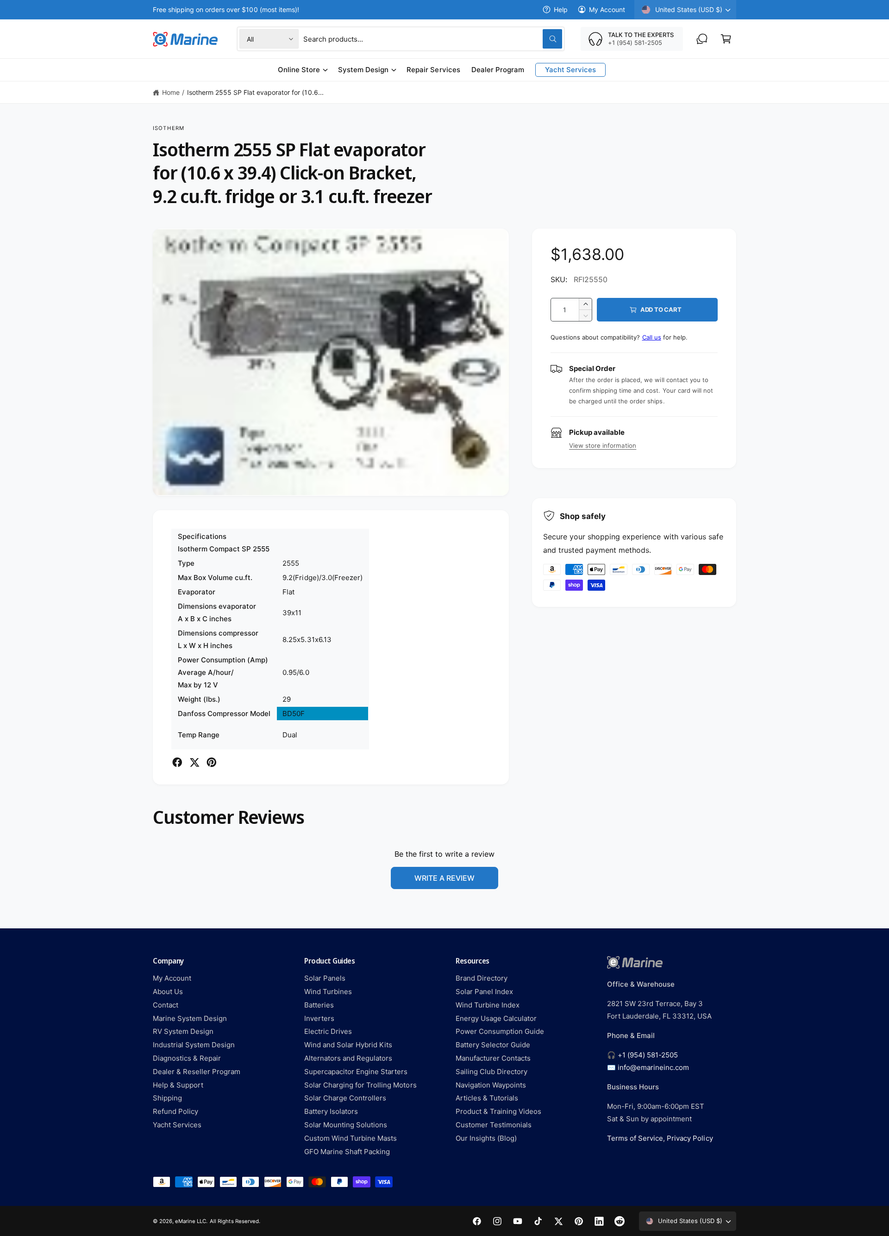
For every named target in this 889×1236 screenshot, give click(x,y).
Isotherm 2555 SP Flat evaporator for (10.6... (255, 92)
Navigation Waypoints (491, 1085)
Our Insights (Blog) (486, 1138)
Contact (165, 1005)
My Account (607, 9)
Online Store (299, 69)
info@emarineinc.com (653, 1067)
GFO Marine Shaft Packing (347, 1151)
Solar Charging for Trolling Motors (360, 1085)
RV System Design (183, 1031)
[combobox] (432, 39)
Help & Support (178, 1085)
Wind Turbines (328, 991)
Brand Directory (481, 978)
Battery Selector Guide (493, 1044)
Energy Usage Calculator (496, 1018)
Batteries (319, 1005)
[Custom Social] (619, 1221)
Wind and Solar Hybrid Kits (348, 1044)
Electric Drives (328, 1031)
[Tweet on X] (194, 762)
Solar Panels (324, 978)
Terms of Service (635, 1138)
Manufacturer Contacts (493, 1058)
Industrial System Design (194, 1044)
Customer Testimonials (494, 1124)
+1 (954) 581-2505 (648, 1055)
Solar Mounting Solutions (345, 1124)
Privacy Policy (690, 1138)
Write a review (444, 878)
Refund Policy (175, 1111)
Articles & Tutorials (487, 1098)
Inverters (319, 1018)
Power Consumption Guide (500, 1031)
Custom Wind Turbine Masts (350, 1138)
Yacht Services (177, 1124)
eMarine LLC (190, 1221)
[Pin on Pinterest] (212, 762)
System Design (363, 69)
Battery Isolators (331, 1111)
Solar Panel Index (484, 991)
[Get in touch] (702, 39)
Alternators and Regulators (348, 1058)
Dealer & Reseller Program (196, 1071)
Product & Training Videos (498, 1111)
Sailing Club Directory (491, 1071)
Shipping (167, 1098)
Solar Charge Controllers (345, 1098)
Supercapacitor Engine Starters (355, 1071)
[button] (726, 39)
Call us (651, 337)
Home (171, 92)
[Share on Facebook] (177, 762)
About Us (168, 991)
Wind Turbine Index (488, 1005)
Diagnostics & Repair (187, 1058)
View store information (602, 445)
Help (561, 9)
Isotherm (168, 128)
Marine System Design (190, 1018)
